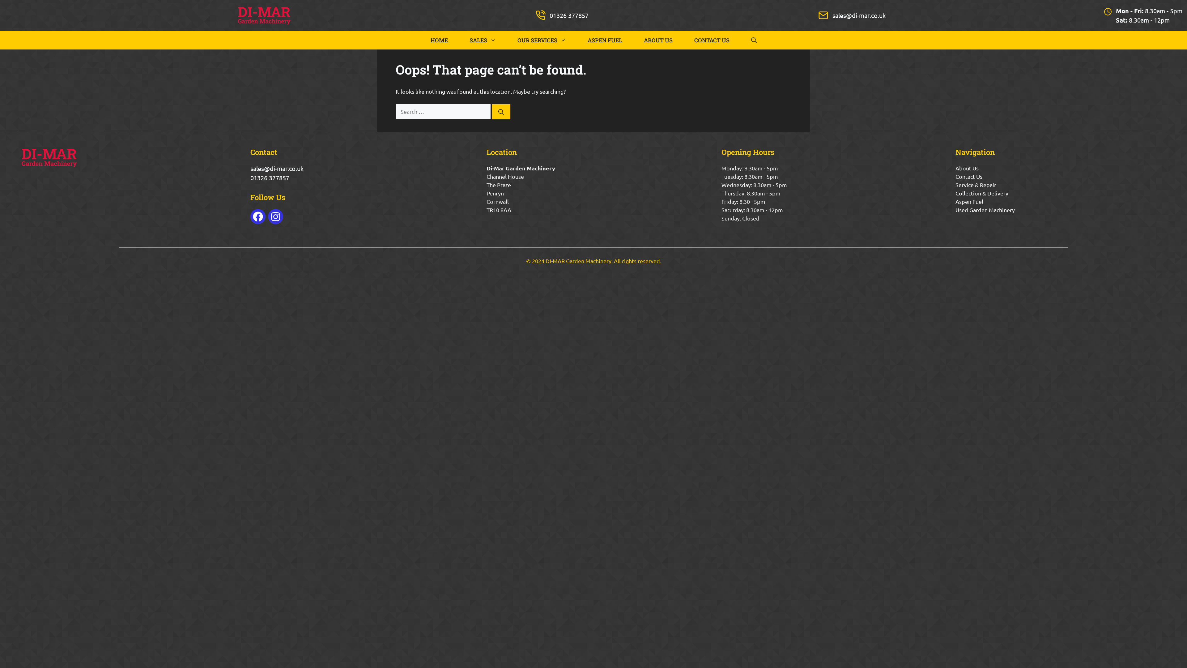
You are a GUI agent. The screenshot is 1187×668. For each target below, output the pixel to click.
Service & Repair (975, 185)
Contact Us (968, 176)
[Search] (501, 111)
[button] (754, 40)
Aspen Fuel (969, 201)
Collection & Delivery (981, 193)
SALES (478, 40)
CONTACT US (712, 40)
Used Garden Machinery (985, 210)
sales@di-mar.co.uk (859, 15)
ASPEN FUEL (605, 40)
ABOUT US (658, 40)
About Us (967, 168)
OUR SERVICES (537, 40)
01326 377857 (569, 15)
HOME (439, 40)
